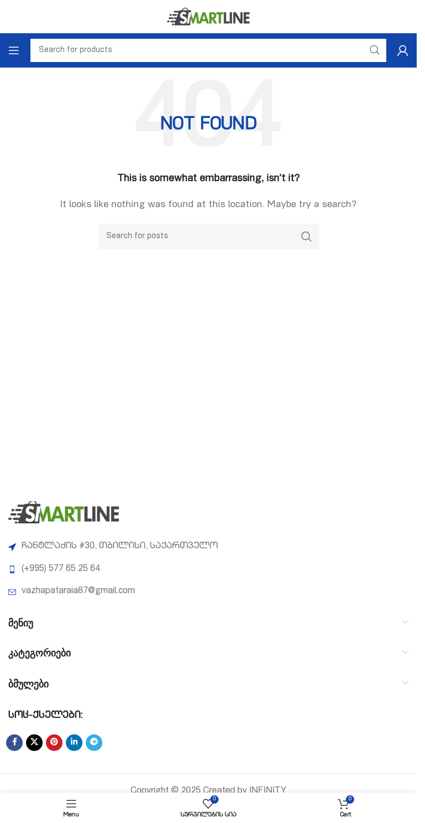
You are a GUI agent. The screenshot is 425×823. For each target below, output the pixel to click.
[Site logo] (208, 17)
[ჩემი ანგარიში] (403, 50)
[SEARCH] (306, 236)
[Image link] (63, 512)
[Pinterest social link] (54, 742)
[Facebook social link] (14, 742)
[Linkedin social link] (74, 742)
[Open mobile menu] (14, 50)
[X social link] (34, 742)
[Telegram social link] (94, 742)
